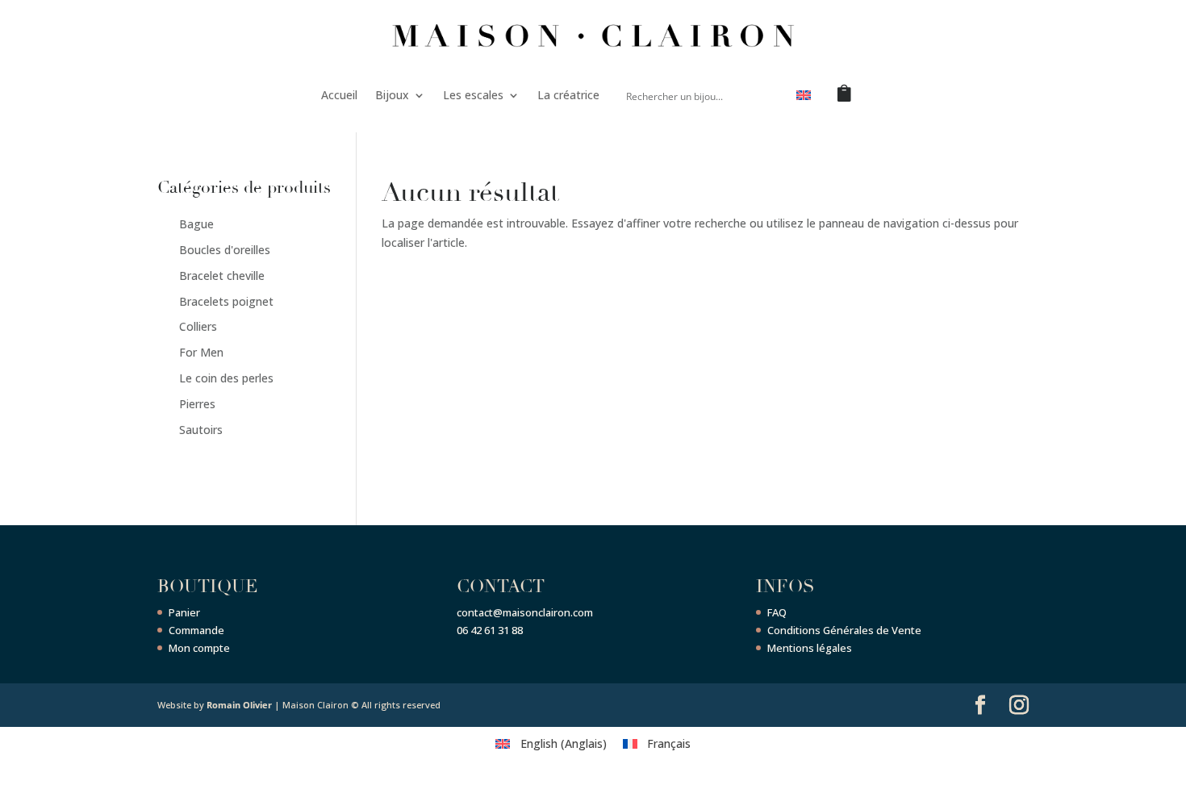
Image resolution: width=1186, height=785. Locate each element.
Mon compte (199, 648)
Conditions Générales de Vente (844, 630)
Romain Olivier (239, 705)
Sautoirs (201, 429)
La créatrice (568, 94)
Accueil (339, 94)
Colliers (198, 326)
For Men (201, 352)
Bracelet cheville (222, 275)
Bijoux (392, 94)
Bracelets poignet (226, 301)
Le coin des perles (226, 378)
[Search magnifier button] (765, 95)
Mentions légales (809, 648)
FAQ (777, 612)
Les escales (473, 94)
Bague (196, 224)
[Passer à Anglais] (803, 98)
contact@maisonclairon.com (525, 612)
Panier (184, 612)
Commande (196, 630)
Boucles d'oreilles (224, 249)
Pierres (197, 403)
